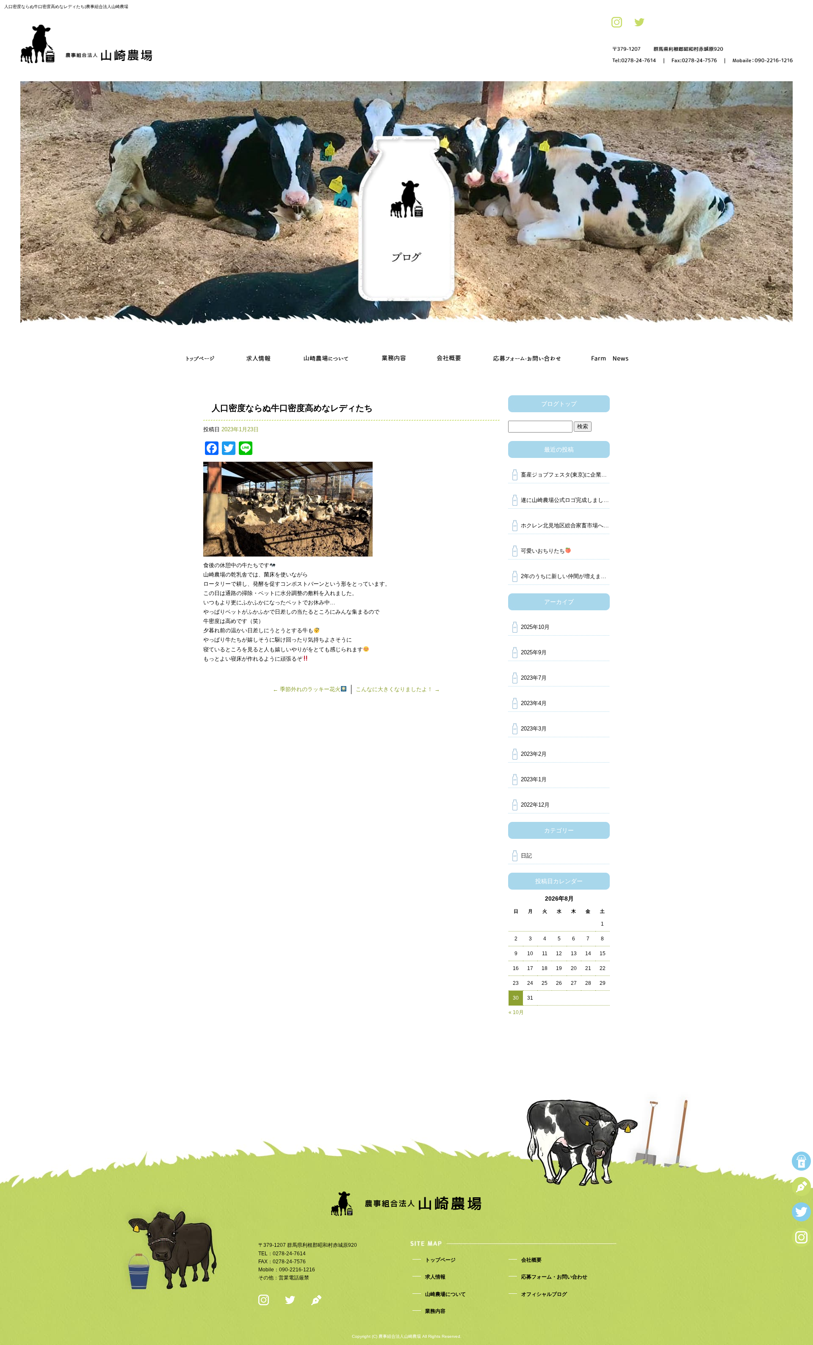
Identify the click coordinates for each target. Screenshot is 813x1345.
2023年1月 (534, 779)
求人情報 (258, 346)
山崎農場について (326, 346)
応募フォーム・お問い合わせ (527, 346)
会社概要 (448, 346)
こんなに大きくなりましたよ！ (398, 689)
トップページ (201, 346)
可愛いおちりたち (543, 551)
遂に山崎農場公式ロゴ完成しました (565, 500)
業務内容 (393, 346)
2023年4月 (534, 703)
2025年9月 (534, 652)
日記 (526, 855)
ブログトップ (559, 403)
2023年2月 (534, 754)
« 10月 (516, 1012)
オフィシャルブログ (610, 346)
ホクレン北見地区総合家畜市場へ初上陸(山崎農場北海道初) (565, 525)
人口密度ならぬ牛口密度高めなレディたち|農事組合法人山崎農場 (66, 6)
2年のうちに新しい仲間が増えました (565, 576)
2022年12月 (535, 805)
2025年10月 (535, 627)
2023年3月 (534, 728)
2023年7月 (534, 678)
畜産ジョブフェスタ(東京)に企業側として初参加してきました (565, 474)
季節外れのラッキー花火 (306, 689)
